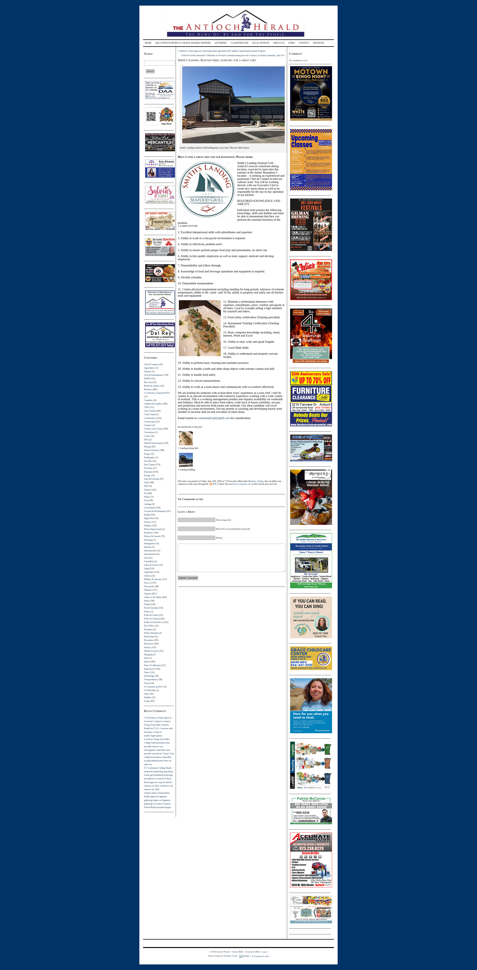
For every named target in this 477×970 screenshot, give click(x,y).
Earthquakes (149, 457)
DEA (146, 439)
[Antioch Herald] (238, 38)
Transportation (150, 679)
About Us (279, 43)
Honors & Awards (152, 536)
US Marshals (150, 690)
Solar (146, 658)
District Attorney (151, 450)
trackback (255, 484)
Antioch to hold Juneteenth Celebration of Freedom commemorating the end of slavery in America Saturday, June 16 (232, 55)
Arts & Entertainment (153, 375)
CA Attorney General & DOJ (157, 393)
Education (148, 472)
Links (291, 43)
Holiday (147, 525)
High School (149, 518)
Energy (147, 475)
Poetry (147, 611)
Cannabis (148, 400)
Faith (146, 482)
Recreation (148, 640)
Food (146, 500)
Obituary (148, 590)
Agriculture (149, 368)
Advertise (220, 43)
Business (148, 389)
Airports (147, 371)
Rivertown (148, 643)
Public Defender (151, 633)
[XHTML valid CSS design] (254, 956)
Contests (148, 425)
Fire (146, 493)
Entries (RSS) (237, 952)
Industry (147, 547)
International (149, 554)
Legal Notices (260, 43)
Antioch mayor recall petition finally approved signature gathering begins (157, 796)
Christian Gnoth (230, 956)
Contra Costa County (153, 428)
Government (149, 507)
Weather (147, 697)
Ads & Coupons (151, 364)
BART (147, 378)
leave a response (239, 484)
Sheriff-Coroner (151, 651)
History (147, 522)
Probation (148, 629)
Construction (149, 421)
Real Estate (149, 636)
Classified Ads (239, 43)
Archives (318, 43)
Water (146, 694)
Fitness (147, 497)
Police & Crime (151, 615)
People (147, 604)
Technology (149, 676)
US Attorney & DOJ (153, 686)
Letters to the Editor (152, 597)
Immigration (149, 543)
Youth (146, 701)
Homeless (148, 532)
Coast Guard (149, 414)
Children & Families (153, 403)
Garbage (147, 504)
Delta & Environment (153, 443)
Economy (148, 468)
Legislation (149, 572)
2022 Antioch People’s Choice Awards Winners (183, 43)
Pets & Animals (151, 608)
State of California (152, 665)
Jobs (146, 558)
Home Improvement (153, 529)
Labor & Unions (151, 565)
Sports (147, 661)
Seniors (147, 647)
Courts (147, 436)
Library (147, 575)
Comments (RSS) (252, 952)
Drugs (147, 454)
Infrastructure (150, 550)
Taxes (146, 672)
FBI (146, 486)
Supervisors (149, 669)
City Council (149, 411)
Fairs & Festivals (151, 479)
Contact (304, 43)
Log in (264, 952)
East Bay (148, 461)
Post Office (149, 625)
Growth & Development (154, 511)
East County (149, 464)
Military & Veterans (153, 579)
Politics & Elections (152, 622)
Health (147, 514)
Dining (147, 446)
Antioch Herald (223, 952)
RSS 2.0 (216, 484)
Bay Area (148, 382)
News (146, 583)
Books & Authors (152, 386)
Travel (147, 683)
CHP (146, 407)
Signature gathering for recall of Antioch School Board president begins (157, 804)
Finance (147, 489)
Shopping (148, 654)
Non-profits (149, 586)
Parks (146, 600)
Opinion (147, 593)
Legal (146, 568)
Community (149, 418)
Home (148, 43)
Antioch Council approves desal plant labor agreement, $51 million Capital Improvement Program (222, 51)
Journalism (149, 561)
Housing (148, 540)
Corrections (149, 432)
